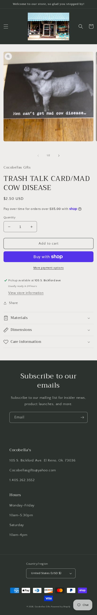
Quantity (10, 217)
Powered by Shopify (60, 607)
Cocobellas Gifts (43, 607)
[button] (6, 26)
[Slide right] (59, 155)
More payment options (48, 267)
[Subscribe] (82, 417)
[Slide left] (38, 155)
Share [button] (13, 303)
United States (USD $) (46, 573)
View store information (26, 293)
